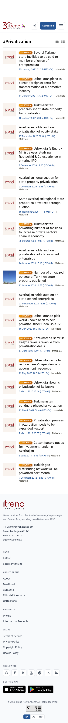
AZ (34, 716)
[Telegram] (39, 672)
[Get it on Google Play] (40, 689)
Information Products (15, 621)
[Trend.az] (14, 25)
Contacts (8, 589)
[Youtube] (31, 672)
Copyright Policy (12, 647)
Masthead (9, 584)
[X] (23, 672)
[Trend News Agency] (13, 504)
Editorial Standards (14, 595)
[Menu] (61, 26)
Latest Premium (12, 563)
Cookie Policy (11, 652)
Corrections (10, 600)
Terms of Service (12, 636)
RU (40, 716)
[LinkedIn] (48, 672)
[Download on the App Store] (14, 689)
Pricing (7, 615)
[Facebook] (14, 672)
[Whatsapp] (6, 672)
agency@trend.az (12, 539)
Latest (7, 558)
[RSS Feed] (56, 672)
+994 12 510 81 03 (12, 535)
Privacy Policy (11, 641)
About (6, 578)
